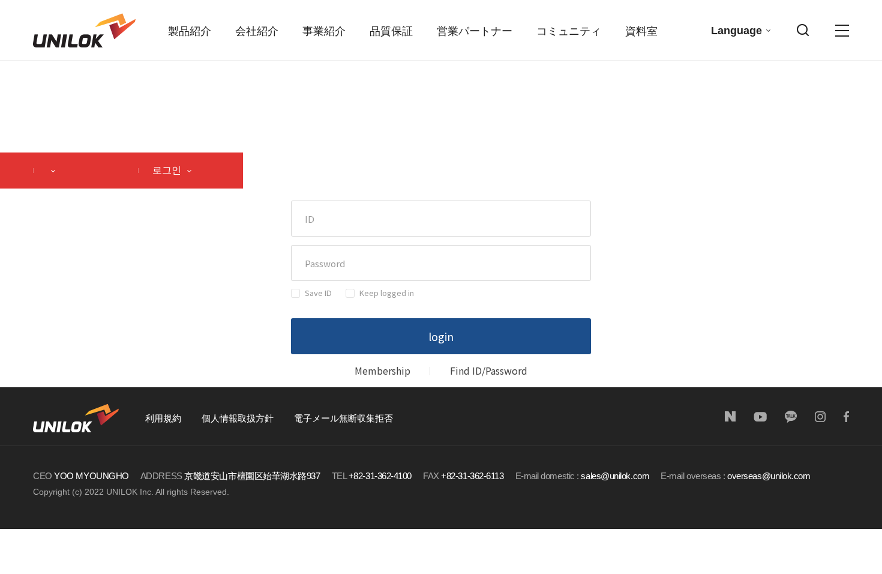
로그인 (168, 170)
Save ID (318, 293)
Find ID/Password (488, 370)
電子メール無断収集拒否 (343, 418)
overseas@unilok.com (768, 476)
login (441, 336)
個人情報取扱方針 (238, 418)
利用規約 (163, 418)
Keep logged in (386, 293)
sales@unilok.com (615, 476)
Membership (382, 370)
